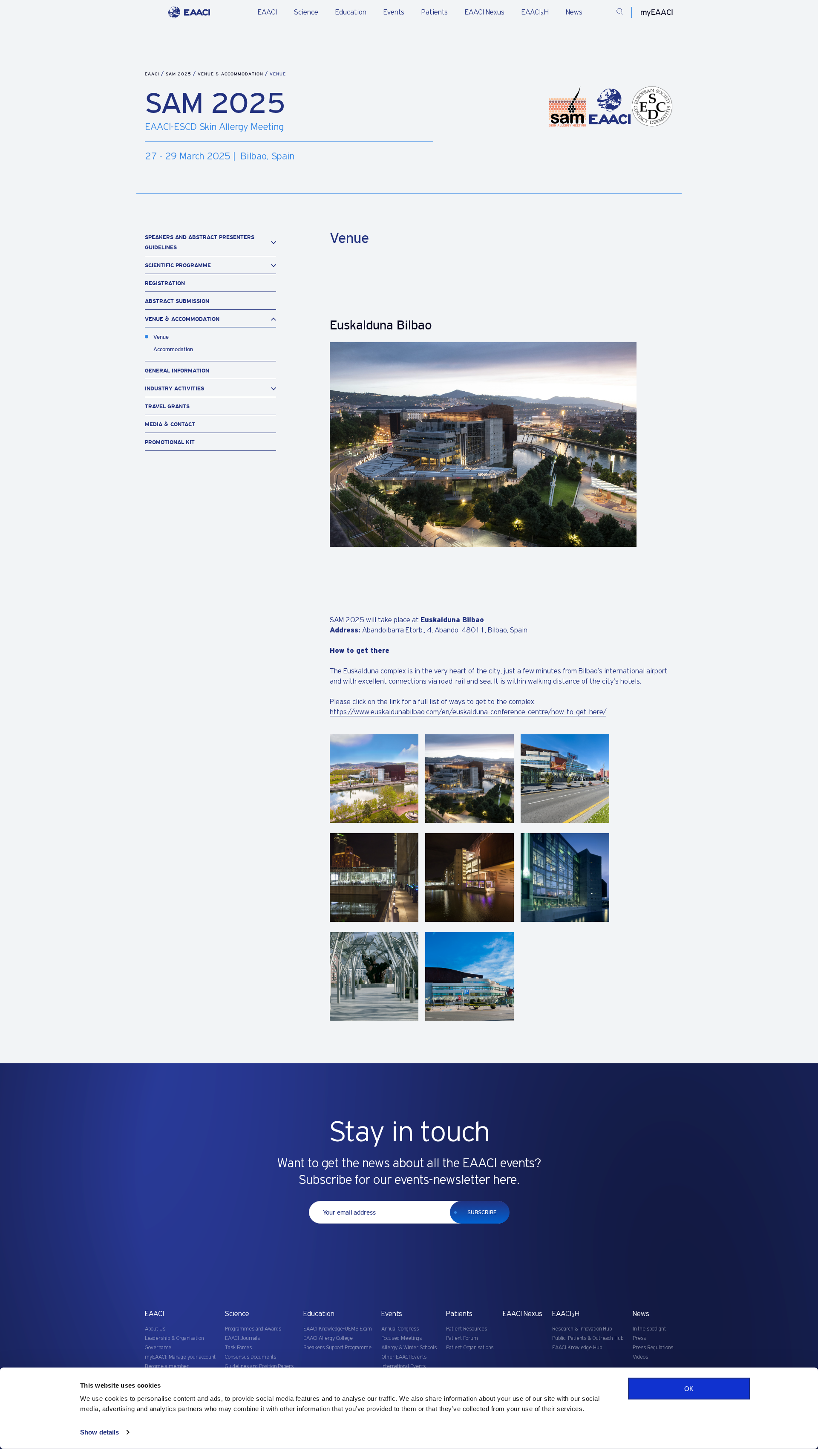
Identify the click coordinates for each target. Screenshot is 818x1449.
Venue (161, 337)
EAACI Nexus (484, 12)
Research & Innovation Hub (582, 1329)
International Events (403, 1366)
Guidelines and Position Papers (259, 1366)
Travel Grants (167, 406)
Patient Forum (462, 1338)
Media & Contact (170, 424)
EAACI (267, 12)
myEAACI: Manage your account (180, 1357)
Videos (640, 1357)
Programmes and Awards (253, 1329)
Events (393, 12)
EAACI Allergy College (328, 1338)
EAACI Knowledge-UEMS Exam (337, 1329)
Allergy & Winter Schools (409, 1348)
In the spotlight (649, 1329)
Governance (158, 1348)
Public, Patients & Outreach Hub (587, 1338)
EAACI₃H (535, 12)
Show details (99, 1432)
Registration (165, 283)
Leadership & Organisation (174, 1338)
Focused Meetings (401, 1338)
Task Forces (238, 1348)
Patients (434, 12)
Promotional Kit (170, 442)
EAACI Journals (242, 1338)
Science (306, 12)
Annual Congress (400, 1329)
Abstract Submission (177, 301)
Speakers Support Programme (337, 1348)
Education (350, 12)
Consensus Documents (250, 1357)
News (574, 12)
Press (639, 1338)
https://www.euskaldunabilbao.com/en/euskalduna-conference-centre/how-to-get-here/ (468, 712)
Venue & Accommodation (231, 74)
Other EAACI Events (403, 1357)
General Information (177, 370)
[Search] (620, 12)
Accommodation (173, 349)
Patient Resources (466, 1329)
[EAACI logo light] (189, 12)
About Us (155, 1329)
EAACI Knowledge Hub (577, 1348)
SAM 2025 (179, 74)
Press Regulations (653, 1348)
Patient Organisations (469, 1348)
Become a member (167, 1366)
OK (689, 1388)
